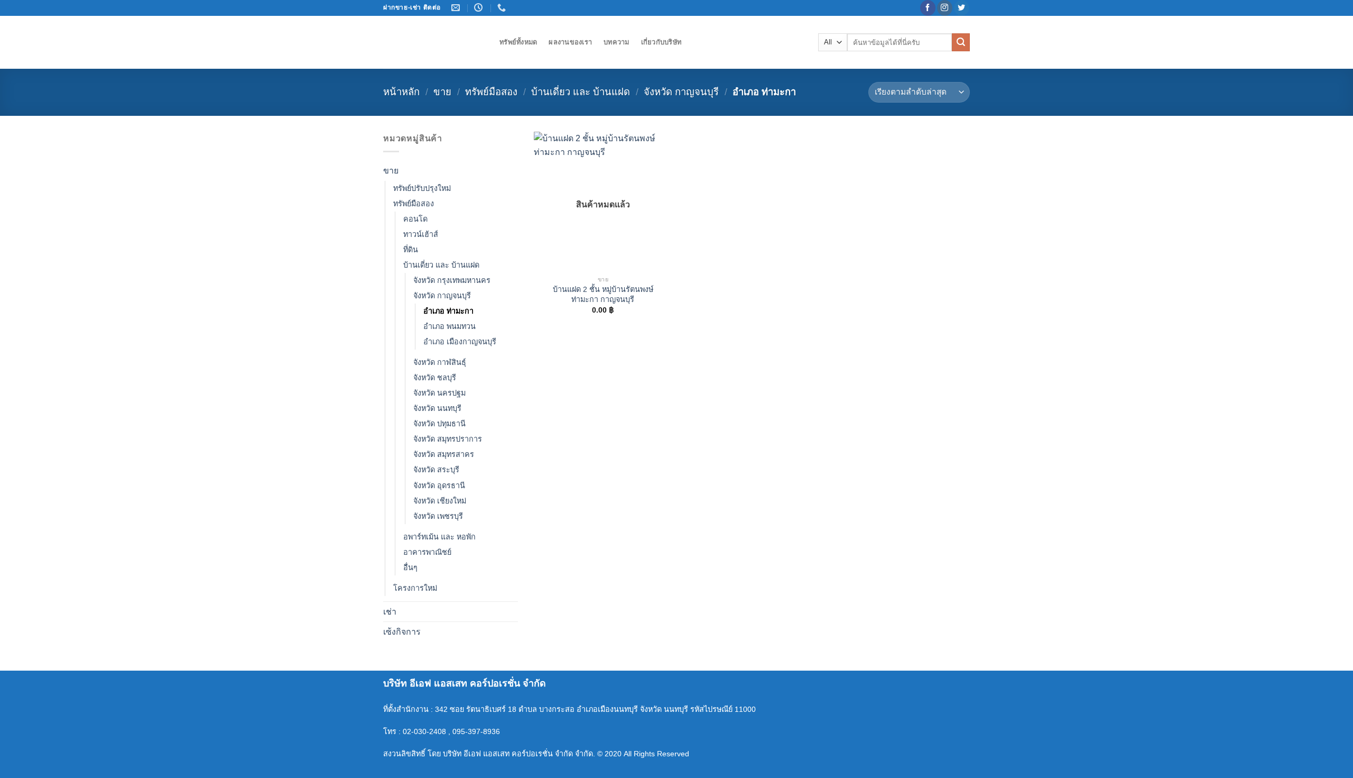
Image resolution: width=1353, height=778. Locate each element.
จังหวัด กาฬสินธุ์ (439, 362)
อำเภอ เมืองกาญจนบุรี (459, 341)
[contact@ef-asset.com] (456, 7)
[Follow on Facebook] (927, 8)
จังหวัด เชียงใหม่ (439, 501)
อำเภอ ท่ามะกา (448, 311)
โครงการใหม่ (415, 588)
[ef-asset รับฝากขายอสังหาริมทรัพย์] (433, 42)
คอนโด (415, 219)
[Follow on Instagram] (944, 8)
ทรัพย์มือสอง (491, 91)
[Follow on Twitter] (961, 8)
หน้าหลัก (401, 91)
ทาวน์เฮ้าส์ (420, 234)
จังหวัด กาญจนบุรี (681, 91)
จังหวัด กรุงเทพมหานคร (451, 280)
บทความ (616, 42)
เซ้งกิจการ (402, 631)
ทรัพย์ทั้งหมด (518, 42)
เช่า (389, 611)
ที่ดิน (410, 249)
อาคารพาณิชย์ (427, 552)
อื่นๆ (410, 567)
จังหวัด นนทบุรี (437, 408)
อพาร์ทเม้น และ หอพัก (439, 537)
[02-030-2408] (502, 7)
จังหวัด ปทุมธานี (439, 423)
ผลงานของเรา (570, 42)
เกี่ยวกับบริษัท (661, 42)
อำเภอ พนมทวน (449, 326)
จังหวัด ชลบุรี (434, 377)
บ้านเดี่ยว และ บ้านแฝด (580, 91)
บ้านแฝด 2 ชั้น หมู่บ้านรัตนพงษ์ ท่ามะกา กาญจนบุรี (603, 294)
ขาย (442, 91)
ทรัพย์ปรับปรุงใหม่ (422, 188)
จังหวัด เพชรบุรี (438, 516)
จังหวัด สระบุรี (436, 469)
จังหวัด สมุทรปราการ (447, 439)
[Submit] (961, 42)
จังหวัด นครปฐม (439, 393)
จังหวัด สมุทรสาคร (443, 454)
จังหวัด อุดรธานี (439, 485)
